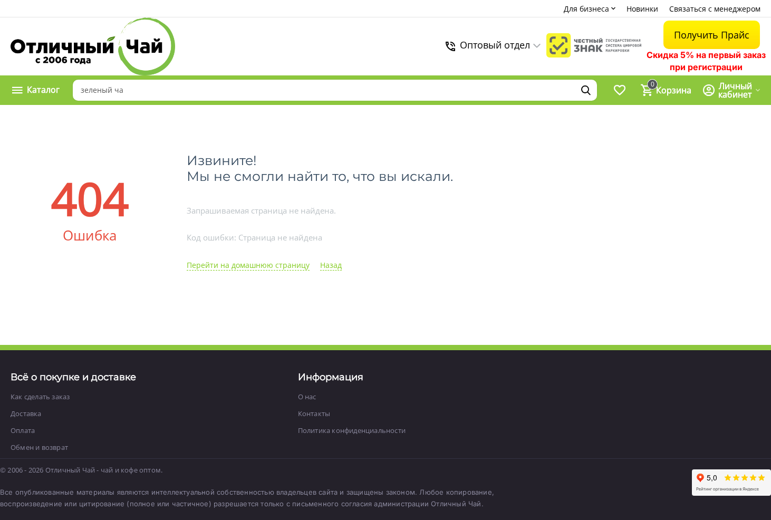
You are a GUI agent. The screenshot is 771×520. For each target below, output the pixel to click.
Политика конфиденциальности (352, 430)
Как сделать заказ (40, 396)
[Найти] (585, 90)
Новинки (642, 9)
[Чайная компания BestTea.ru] (93, 46)
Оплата (23, 430)
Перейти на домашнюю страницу (248, 265)
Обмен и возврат (39, 447)
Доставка (26, 413)
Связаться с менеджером (714, 9)
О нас (307, 396)
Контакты (314, 413)
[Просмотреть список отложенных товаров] (619, 90)
